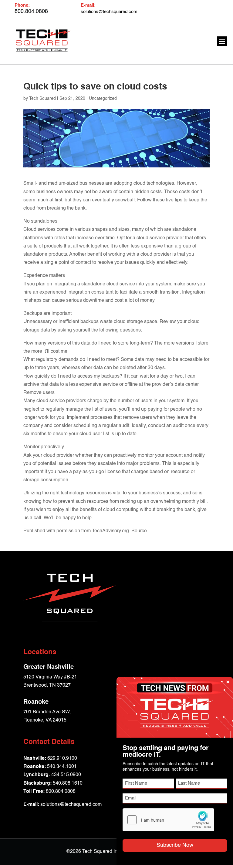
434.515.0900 (66, 774)
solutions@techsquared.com (109, 11)
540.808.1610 (68, 783)
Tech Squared (42, 98)
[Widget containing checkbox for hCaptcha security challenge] (168, 819)
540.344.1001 (62, 766)
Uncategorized (103, 98)
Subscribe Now (175, 845)
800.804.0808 (61, 791)
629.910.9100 (62, 758)
